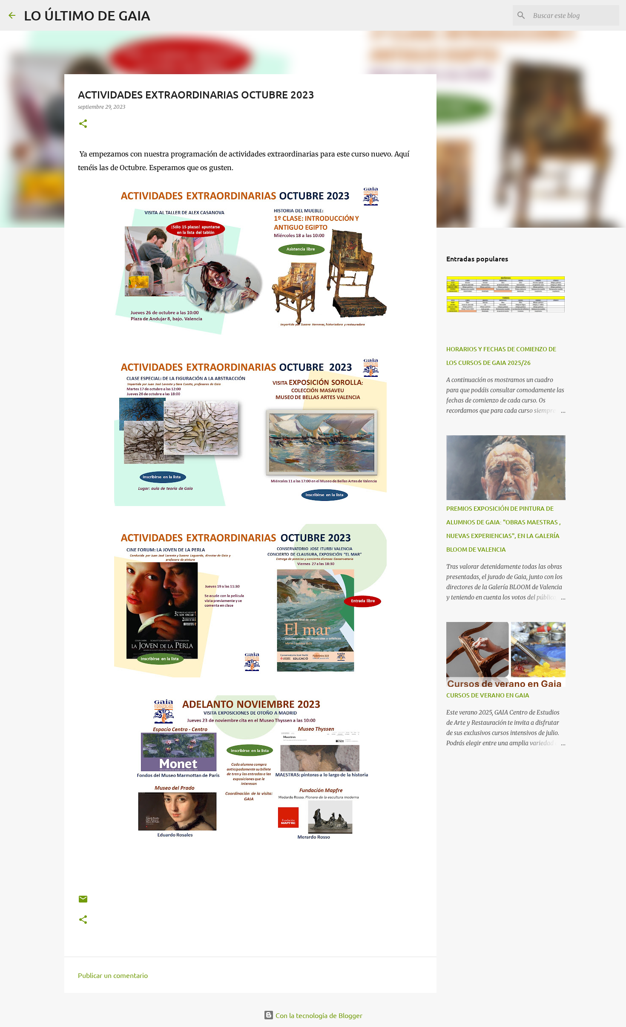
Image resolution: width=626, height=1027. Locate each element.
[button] (83, 124)
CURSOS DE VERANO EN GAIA (487, 695)
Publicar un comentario (113, 975)
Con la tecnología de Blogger (318, 1015)
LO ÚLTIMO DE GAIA (87, 15)
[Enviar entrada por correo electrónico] (83, 902)
